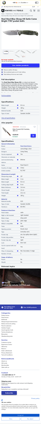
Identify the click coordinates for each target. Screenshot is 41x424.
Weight (3, 108)
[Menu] (38, 10)
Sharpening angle (6, 176)
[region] (20, 41)
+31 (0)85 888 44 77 (8, 375)
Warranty (4, 346)
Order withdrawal (6, 350)
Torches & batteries (7, 332)
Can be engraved (6, 154)
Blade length (5, 105)
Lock (2, 243)
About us (4, 361)
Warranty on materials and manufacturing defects (8, 159)
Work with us (5, 367)
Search (30, 11)
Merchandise (5, 365)
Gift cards (4, 363)
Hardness (4, 207)
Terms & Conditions (7, 355)
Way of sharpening (7, 251)
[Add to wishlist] (35, 127)
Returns (3, 348)
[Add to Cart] (33, 135)
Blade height (5, 179)
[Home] (12, 10)
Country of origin (6, 168)
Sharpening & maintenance (9, 321)
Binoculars (4, 334)
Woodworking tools (7, 336)
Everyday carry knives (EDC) (21, 14)
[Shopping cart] (34, 10)
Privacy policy (35, 398)
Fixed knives (4, 317)
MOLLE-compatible (7, 223)
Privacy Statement (6, 353)
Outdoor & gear (5, 328)
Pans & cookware (6, 326)
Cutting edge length (7, 184)
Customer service (6, 342)
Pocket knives (9, 14)
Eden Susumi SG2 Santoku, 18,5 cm (21, 130)
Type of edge (5, 221)
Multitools (4, 319)
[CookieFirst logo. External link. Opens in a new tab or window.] (2, 400)
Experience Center (6, 344)
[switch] (37, 3)
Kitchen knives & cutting (8, 323)
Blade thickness (6, 187)
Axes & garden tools (7, 330)
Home (2, 14)
